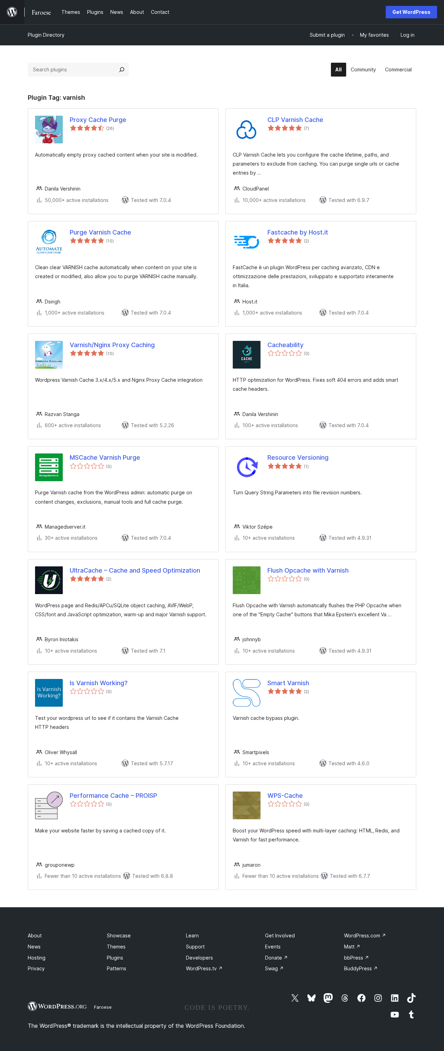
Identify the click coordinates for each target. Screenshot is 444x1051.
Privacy (36, 968)
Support (195, 947)
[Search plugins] (122, 70)
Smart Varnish (288, 683)
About (35, 935)
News (34, 947)
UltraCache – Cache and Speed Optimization (135, 570)
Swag (274, 968)
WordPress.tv (204, 968)
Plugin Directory (46, 35)
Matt (352, 947)
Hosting (36, 958)
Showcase (119, 935)
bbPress (356, 958)
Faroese (103, 1007)
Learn (192, 935)
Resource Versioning (297, 457)
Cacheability (285, 344)
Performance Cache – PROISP (113, 795)
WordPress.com (365, 935)
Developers (199, 958)
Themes (116, 947)
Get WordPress (411, 12)
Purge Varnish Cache (100, 232)
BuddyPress (361, 968)
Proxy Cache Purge (98, 119)
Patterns (116, 968)
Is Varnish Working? (99, 683)
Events (273, 947)
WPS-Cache (285, 795)
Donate (276, 958)
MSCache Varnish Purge (105, 457)
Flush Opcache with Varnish (308, 570)
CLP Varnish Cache (295, 119)
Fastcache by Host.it (297, 232)
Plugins (115, 958)
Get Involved (280, 935)
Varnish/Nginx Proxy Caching (112, 344)
